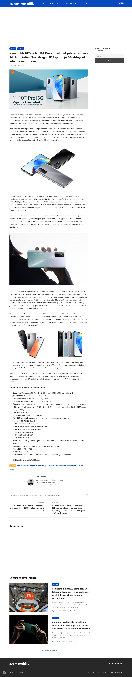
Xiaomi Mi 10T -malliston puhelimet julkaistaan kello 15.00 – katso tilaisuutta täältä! (26, 508)
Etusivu (42, 3)
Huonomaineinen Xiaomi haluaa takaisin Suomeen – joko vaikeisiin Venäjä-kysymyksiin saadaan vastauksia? (70, 593)
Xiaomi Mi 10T (43, 495)
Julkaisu (16, 495)
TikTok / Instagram (70, 3)
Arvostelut (54, 3)
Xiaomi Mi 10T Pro (54, 495)
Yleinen (20, 48)
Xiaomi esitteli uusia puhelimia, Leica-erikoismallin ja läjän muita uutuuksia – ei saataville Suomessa (71, 625)
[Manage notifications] (4, 672)
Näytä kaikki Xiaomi (49, 651)
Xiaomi (13, 48)
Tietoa (84, 3)
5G (11, 495)
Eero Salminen (41, 477)
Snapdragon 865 (26, 495)
